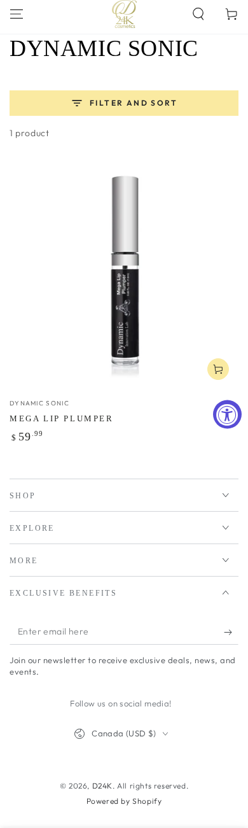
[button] (198, 14)
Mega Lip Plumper (62, 418)
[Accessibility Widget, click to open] (227, 414)
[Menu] (16, 14)
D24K (102, 785)
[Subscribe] (231, 632)
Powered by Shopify (124, 801)
